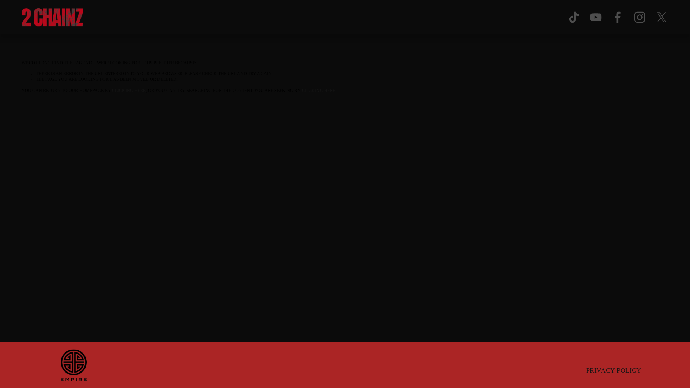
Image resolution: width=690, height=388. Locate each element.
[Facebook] (618, 17)
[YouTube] (596, 17)
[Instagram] (640, 17)
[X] (661, 17)
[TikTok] (574, 17)
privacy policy (613, 370)
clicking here (129, 90)
